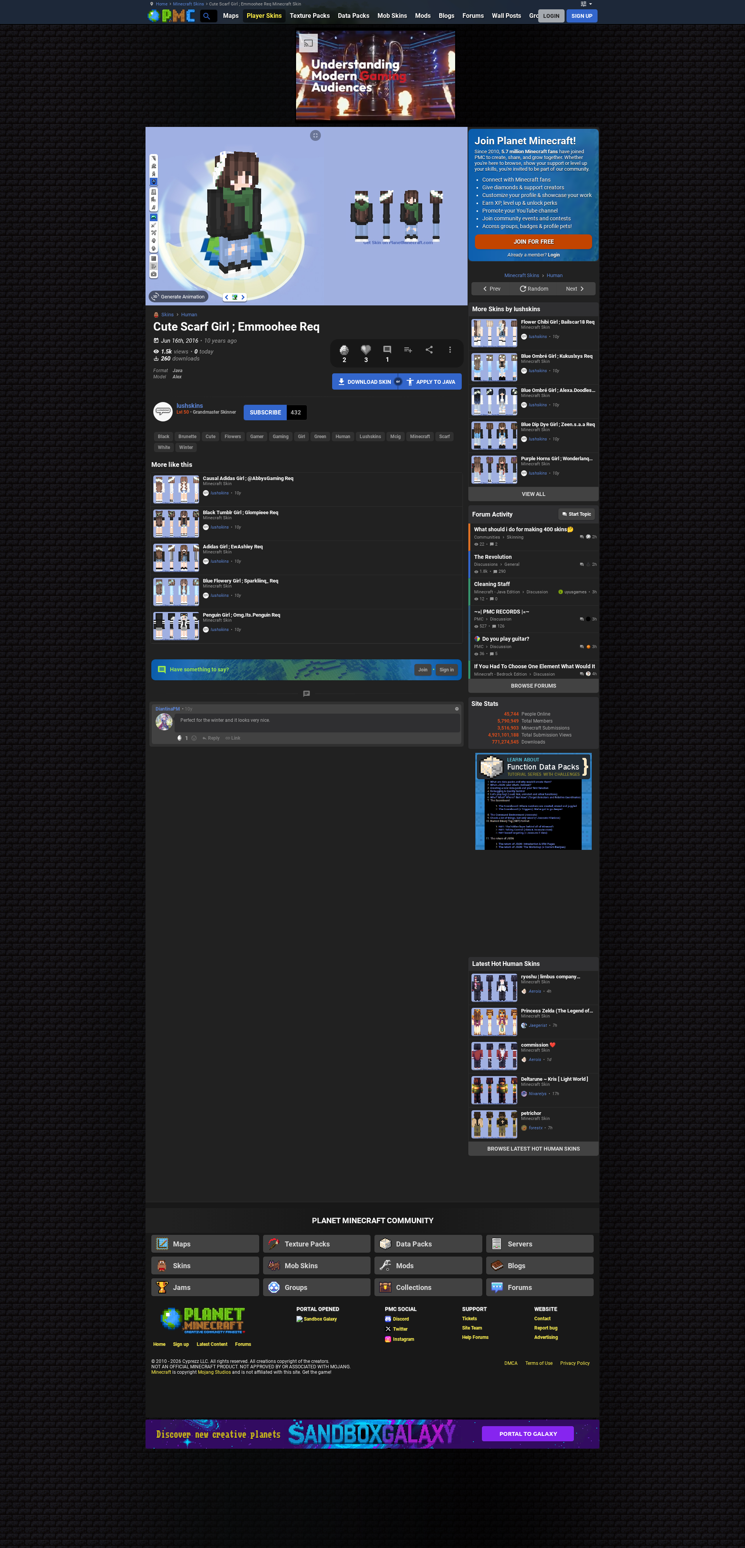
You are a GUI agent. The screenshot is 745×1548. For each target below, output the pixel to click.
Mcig (395, 436)
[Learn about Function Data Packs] (533, 946)
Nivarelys (538, 1191)
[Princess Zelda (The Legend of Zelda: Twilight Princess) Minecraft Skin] (494, 1120)
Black (163, 436)
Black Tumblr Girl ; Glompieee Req (240, 512)
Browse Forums (533, 784)
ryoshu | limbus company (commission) (549, 1075)
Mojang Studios (214, 1470)
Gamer (256, 436)
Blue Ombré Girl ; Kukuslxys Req (557, 454)
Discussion (537, 690)
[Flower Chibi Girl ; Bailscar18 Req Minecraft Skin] (494, 431)
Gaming (281, 436)
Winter (186, 447)
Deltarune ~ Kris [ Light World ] (554, 1177)
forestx (535, 1226)
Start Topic (580, 612)
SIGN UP (582, 16)
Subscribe (265, 412)
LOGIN (551, 16)
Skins (167, 314)
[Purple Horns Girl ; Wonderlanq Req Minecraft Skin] (494, 568)
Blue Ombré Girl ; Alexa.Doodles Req (556, 488)
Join (423, 670)
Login (554, 255)
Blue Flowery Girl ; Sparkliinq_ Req (240, 581)
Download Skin (369, 382)
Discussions (486, 662)
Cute (210, 436)
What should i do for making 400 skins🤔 (523, 627)
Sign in (447, 670)
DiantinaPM (168, 709)
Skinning (515, 635)
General (512, 662)
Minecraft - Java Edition (497, 690)
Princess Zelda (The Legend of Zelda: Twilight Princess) (555, 1109)
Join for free (534, 241)
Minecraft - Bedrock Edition (500, 772)
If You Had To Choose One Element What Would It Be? (534, 764)
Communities (487, 635)
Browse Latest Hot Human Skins (533, 1247)
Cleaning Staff (492, 682)
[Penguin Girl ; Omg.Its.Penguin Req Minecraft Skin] (176, 626)
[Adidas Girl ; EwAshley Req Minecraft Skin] (176, 558)
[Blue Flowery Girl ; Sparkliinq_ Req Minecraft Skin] (176, 592)
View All (534, 592)
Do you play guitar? (505, 737)
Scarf (444, 436)
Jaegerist (538, 1123)
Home (162, 4)
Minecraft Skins (188, 4)
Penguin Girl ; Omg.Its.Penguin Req (241, 615)
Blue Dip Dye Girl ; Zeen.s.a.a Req (558, 522)
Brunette (187, 436)
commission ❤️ (538, 1143)
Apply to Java (435, 382)
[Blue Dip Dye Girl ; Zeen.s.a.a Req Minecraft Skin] (494, 534)
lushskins (190, 405)
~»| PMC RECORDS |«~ (501, 710)
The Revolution (493, 655)
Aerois (535, 1089)
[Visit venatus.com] (628, 108)
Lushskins (370, 436)
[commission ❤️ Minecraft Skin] (494, 1154)
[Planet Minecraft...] (206, 15)
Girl (301, 436)
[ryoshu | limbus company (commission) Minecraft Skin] (494, 1086)
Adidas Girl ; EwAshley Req (233, 547)
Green (320, 436)
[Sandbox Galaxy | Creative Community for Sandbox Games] (372, 1532)
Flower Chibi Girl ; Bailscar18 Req (557, 420)
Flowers (233, 436)
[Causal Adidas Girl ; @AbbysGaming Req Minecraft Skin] (176, 489)
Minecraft (420, 436)
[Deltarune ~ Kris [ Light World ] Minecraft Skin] (494, 1188)
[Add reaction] (194, 738)
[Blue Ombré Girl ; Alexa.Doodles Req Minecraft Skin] (494, 499)
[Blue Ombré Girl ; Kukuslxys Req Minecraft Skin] (494, 465)
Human (189, 314)
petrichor (531, 1211)
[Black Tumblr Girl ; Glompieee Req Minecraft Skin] (176, 524)
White (164, 447)
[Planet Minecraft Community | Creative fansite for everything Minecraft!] (202, 1418)
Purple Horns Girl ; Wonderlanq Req (555, 557)
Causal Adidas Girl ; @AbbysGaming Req (248, 478)
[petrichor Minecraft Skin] (494, 1222)
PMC (478, 717)
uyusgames (576, 690)
